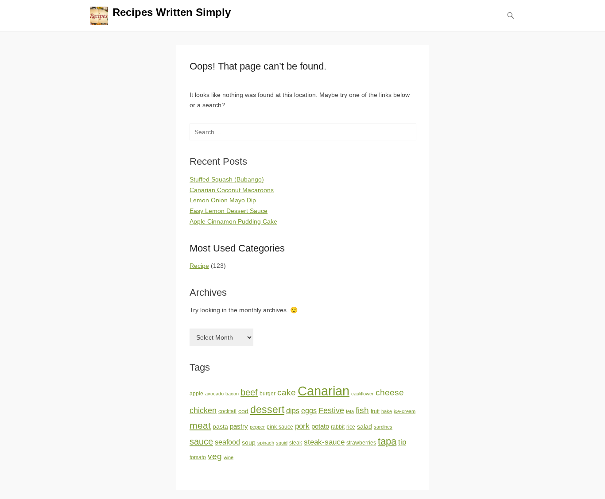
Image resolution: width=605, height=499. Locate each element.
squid (281, 442)
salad (364, 426)
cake (286, 392)
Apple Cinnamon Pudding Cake (233, 221)
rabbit (338, 427)
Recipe (199, 265)
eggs (309, 410)
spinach (265, 442)
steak (295, 443)
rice (350, 427)
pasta (220, 426)
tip (402, 442)
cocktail (227, 411)
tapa (387, 441)
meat (200, 425)
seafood (227, 442)
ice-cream (404, 411)
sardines (383, 426)
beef (249, 392)
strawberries (361, 443)
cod (243, 411)
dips (292, 410)
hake (386, 411)
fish (362, 410)
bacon (232, 393)
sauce (201, 441)
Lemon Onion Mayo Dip (223, 200)
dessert (267, 409)
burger (267, 394)
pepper (257, 426)
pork (302, 426)
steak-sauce (324, 441)
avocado (214, 393)
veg (215, 456)
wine (228, 457)
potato (320, 426)
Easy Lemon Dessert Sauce (229, 210)
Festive (331, 410)
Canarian (323, 390)
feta (350, 411)
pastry (239, 426)
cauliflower (362, 393)
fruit (375, 411)
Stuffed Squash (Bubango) (227, 179)
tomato (198, 457)
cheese (390, 392)
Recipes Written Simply (171, 12)
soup (249, 442)
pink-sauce (280, 427)
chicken (203, 410)
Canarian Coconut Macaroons (232, 189)
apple (196, 394)
